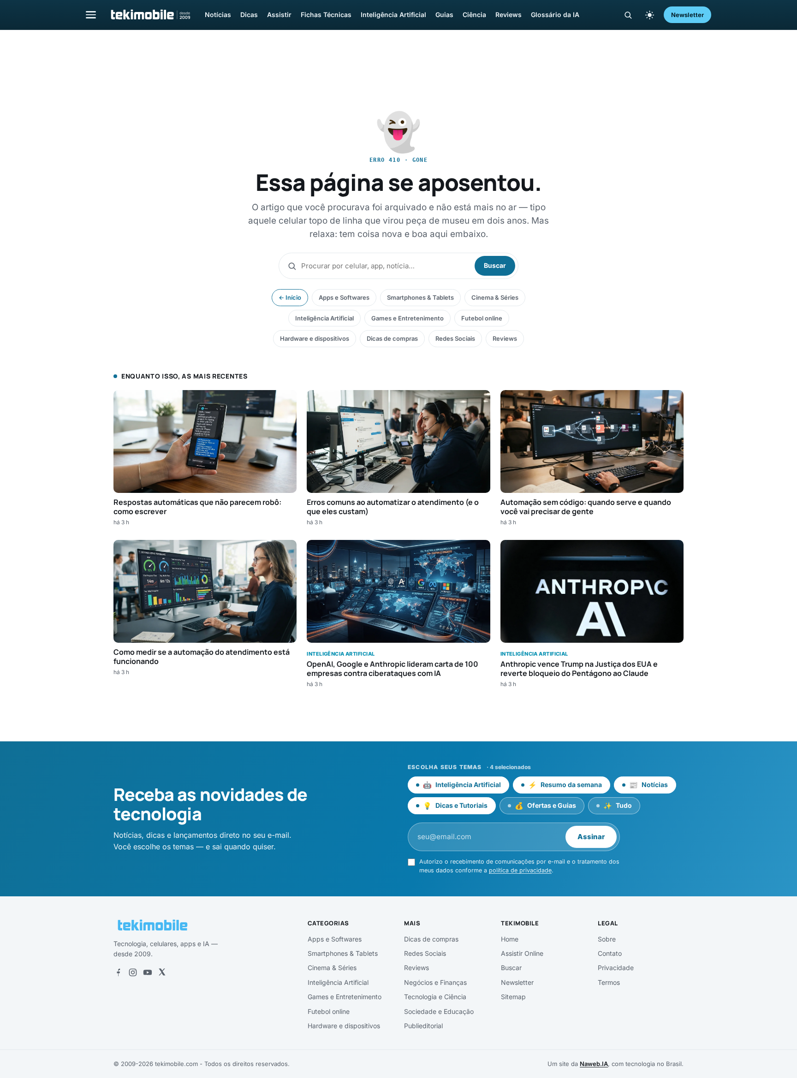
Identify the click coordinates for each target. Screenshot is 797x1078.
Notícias (218, 14)
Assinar (591, 836)
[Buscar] (628, 15)
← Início (290, 297)
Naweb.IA (594, 1063)
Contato (610, 953)
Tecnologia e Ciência (435, 997)
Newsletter (687, 14)
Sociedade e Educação (439, 1011)
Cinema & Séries (494, 297)
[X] (162, 972)
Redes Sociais (455, 338)
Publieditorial (423, 1026)
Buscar (495, 265)
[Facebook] (118, 972)
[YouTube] (147, 972)
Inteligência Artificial (393, 14)
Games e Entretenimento (407, 318)
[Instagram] (132, 972)
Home (509, 939)
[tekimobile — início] (150, 15)
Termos (609, 982)
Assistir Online (522, 953)
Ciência (474, 14)
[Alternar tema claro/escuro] (649, 15)
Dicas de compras (392, 338)
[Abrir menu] (91, 14)
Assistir (279, 14)
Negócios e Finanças (435, 982)
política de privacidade (520, 870)
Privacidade (616, 967)
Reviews (508, 14)
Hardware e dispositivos (314, 338)
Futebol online (481, 318)
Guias (444, 14)
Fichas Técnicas (326, 14)
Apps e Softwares (344, 297)
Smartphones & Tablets (420, 297)
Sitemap (513, 997)
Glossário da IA (555, 14)
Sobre (607, 939)
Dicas (249, 14)
